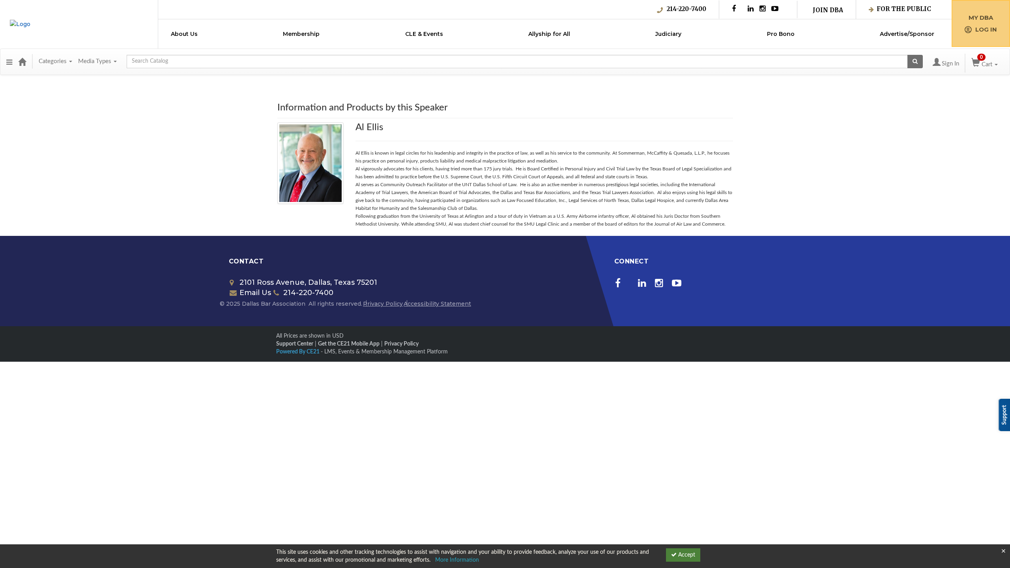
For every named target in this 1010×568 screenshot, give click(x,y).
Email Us (255, 292)
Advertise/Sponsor (907, 33)
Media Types (95, 61)
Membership (301, 33)
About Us (184, 33)
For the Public (904, 9)
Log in (986, 29)
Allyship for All (549, 33)
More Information (457, 560)
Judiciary (668, 33)
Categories (53, 61)
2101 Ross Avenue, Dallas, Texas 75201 (308, 282)
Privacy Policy (383, 303)
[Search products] (915, 61)
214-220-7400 (686, 9)
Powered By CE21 (298, 352)
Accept (686, 555)
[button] (9, 61)
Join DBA (828, 10)
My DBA (981, 17)
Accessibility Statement (437, 303)
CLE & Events (424, 33)
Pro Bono (781, 33)
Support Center (294, 344)
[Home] (22, 61)
